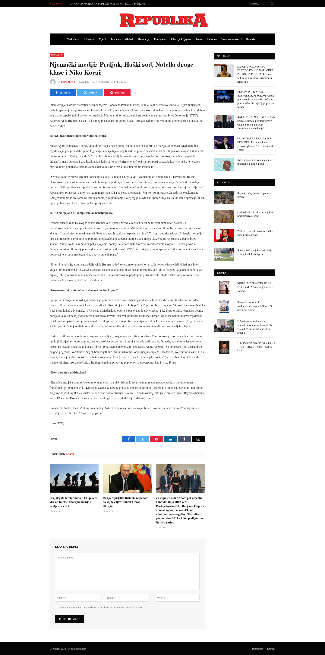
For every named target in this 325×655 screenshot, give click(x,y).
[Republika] (162, 20)
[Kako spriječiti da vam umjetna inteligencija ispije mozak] (224, 164)
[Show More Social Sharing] (135, 92)
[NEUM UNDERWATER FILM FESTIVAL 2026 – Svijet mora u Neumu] (224, 287)
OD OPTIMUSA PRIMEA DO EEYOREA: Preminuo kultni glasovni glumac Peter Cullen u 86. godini (256, 144)
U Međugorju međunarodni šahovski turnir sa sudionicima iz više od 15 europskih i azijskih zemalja (254, 327)
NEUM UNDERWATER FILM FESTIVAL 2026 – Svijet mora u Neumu (255, 287)
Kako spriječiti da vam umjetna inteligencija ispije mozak (254, 161)
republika (68, 81)
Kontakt (250, 39)
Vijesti (102, 39)
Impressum (257, 648)
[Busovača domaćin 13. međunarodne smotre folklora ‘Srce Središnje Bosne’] (224, 306)
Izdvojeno (89, 39)
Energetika (160, 39)
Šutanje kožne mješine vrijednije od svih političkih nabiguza (256, 252)
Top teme (116, 39)
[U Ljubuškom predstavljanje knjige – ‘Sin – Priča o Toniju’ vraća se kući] (224, 347)
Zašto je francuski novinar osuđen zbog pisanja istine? (255, 233)
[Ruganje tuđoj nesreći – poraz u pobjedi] (224, 197)
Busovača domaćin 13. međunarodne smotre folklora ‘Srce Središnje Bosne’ (256, 306)
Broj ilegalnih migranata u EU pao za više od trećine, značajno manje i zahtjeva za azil (73, 502)
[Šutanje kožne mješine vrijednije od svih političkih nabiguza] (224, 254)
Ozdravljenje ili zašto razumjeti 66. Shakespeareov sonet (256, 214)
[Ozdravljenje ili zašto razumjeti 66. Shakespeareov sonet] (224, 216)
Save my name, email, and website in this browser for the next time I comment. (101, 607)
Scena (199, 39)
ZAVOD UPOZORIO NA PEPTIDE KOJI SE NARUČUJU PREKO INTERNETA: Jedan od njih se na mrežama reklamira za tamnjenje (255, 74)
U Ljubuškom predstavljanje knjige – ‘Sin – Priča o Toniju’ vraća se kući (256, 346)
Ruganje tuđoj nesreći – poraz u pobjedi (254, 195)
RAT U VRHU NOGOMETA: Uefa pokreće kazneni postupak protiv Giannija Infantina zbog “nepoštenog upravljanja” (256, 122)
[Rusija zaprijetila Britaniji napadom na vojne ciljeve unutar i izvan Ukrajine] (127, 478)
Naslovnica (73, 39)
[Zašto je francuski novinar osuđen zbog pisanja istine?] (224, 235)
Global (129, 39)
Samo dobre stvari (231, 39)
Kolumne (212, 39)
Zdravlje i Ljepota (181, 39)
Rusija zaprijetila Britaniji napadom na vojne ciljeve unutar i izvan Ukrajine (125, 502)
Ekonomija (143, 39)
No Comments (102, 81)
